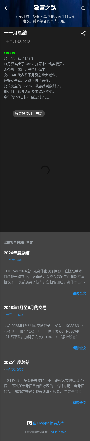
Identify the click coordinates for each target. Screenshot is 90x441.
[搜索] (83, 9)
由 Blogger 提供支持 (48, 423)
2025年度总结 (17, 362)
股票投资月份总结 (29, 113)
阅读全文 (79, 293)
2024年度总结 (17, 253)
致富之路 (45, 8)
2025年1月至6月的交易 (25, 307)
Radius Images (58, 432)
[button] (83, 34)
